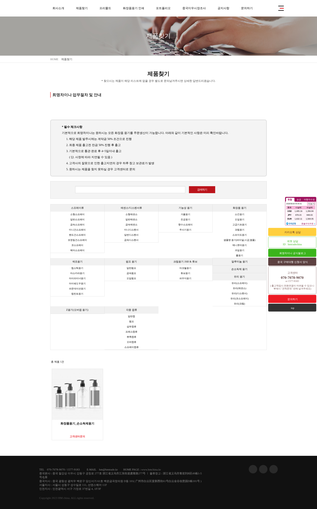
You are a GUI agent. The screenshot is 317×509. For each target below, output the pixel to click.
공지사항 (223, 8)
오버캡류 (131, 342)
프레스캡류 (131, 331)
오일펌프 (131, 278)
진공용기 (185, 219)
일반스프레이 (77, 219)
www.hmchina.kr (151, 469)
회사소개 (58, 8)
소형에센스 (131, 214)
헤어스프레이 (77, 250)
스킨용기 (239, 214)
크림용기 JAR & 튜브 (185, 261)
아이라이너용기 (77, 278)
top (292, 308)
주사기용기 (185, 229)
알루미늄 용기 (240, 261)
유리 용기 (239, 276)
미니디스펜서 (131, 229)
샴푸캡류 (131, 326)
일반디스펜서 (131, 234)
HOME (54, 59)
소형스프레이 (77, 214)
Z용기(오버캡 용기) (77, 310)
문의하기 (247, 8)
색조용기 (77, 261)
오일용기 (239, 219)
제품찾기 (82, 8)
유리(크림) (239, 303)
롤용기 (239, 255)
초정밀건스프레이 (77, 240)
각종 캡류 (131, 310)
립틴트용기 (77, 293)
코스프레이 (77, 245)
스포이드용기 (239, 234)
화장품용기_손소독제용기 (77, 423)
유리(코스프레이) (239, 298)
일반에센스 (131, 219)
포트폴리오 (163, 8)
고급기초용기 (239, 224)
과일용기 (239, 250)
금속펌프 (131, 273)
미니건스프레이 (77, 229)
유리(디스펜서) (239, 293)
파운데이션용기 (77, 288)
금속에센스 (131, 224)
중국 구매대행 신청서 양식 (292, 262)
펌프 (131, 321)
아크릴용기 (185, 268)
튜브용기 (185, 273)
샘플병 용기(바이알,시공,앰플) (239, 240)
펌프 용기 (131, 261)
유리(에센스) (239, 288)
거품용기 (185, 214)
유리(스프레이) (239, 283)
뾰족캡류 (131, 336)
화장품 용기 (239, 208)
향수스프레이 (185, 224)
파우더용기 (185, 278)
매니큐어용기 (239, 245)
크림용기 (239, 229)
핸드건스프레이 (77, 234)
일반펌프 (131, 268)
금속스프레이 (77, 224)
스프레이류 (77, 208)
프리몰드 (105, 8)
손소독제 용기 (239, 269)
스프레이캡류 (131, 347)
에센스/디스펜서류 (131, 208)
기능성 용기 (185, 208)
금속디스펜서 (131, 240)
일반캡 (131, 316)
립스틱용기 (77, 268)
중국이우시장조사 (194, 8)
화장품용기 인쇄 (133, 8)
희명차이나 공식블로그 (292, 253)
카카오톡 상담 (293, 232)
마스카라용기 (77, 273)
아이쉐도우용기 (77, 283)
